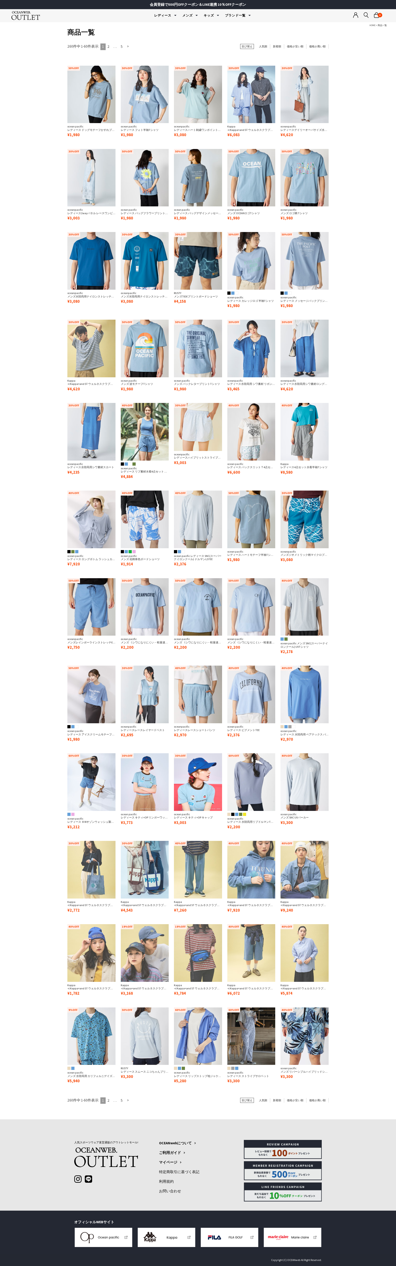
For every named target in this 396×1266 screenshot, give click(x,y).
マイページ (168, 1162)
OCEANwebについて (175, 1143)
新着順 (277, 46)
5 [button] (122, 46)
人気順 (263, 46)
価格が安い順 (295, 46)
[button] (128, 46)
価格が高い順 (317, 46)
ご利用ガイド (170, 1153)
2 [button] (108, 46)
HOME (372, 25)
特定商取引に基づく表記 (179, 1172)
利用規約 (166, 1181)
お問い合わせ (170, 1191)
